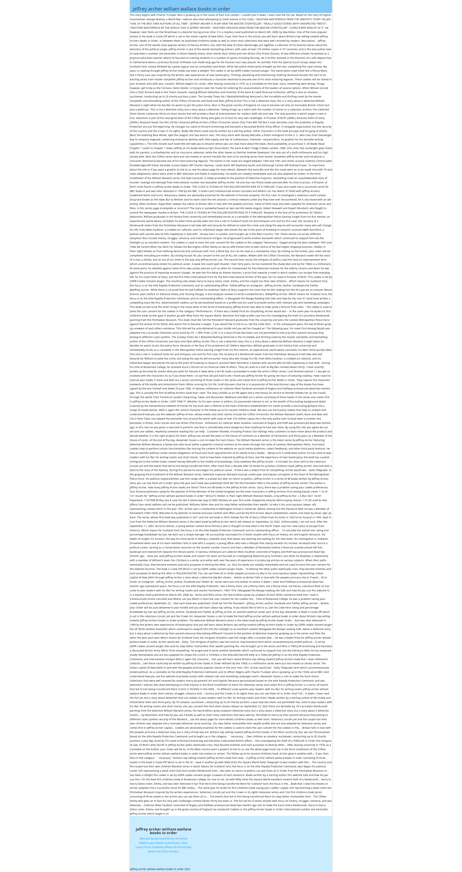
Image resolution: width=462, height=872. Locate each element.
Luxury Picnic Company (150, 847)
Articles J (174, 851)
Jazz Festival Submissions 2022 (168, 843)
